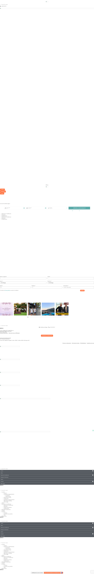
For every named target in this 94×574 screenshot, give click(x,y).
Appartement (8, 496)
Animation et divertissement (9, 499)
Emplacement (4, 215)
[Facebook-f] (1, 328)
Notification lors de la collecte (37, 572)
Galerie (3, 510)
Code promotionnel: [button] (75, 210)
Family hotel (6, 498)
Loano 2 (5, 493)
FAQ (4, 515)
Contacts (5, 512)
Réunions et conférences (6, 213)
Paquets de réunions (8, 507)
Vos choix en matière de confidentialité (52, 572)
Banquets (3, 214)
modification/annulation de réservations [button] (85, 210)
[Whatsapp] (2, 328)
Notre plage (6, 501)
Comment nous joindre (8, 513)
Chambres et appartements (9, 494)
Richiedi (82, 290)
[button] (14, 208)
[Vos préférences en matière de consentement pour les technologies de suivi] (93, 430)
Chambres (8, 495)
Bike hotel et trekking (8, 500)
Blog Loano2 (4, 516)
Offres (3, 503)
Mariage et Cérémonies (6, 509)
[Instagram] (0, 328)
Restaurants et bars (7, 497)
